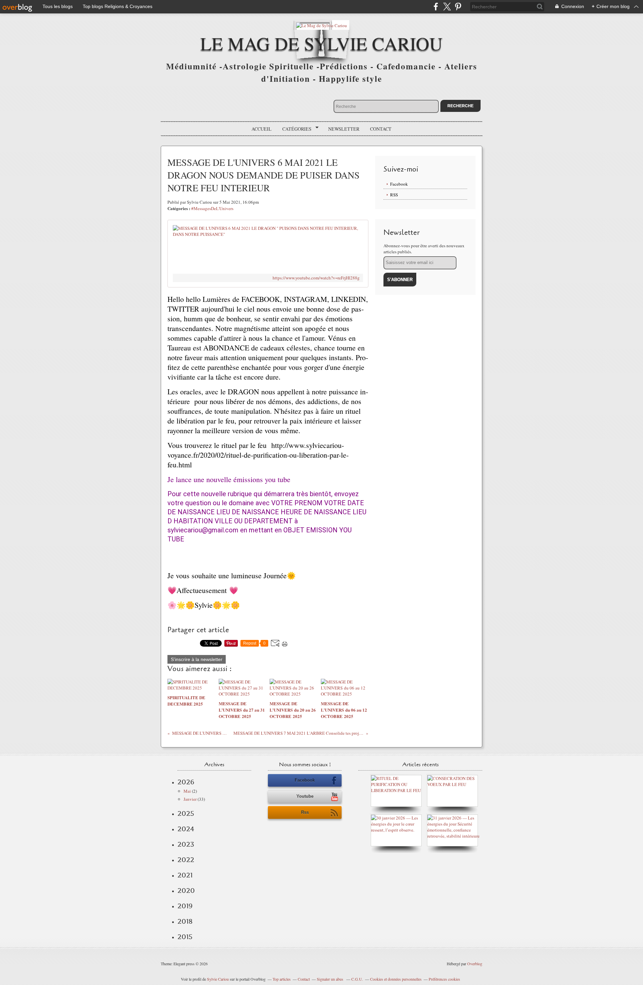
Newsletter (343, 129)
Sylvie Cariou (218, 979)
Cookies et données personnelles (396, 979)
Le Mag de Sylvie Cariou (321, 43)
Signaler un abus (330, 979)
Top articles (282, 979)
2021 (185, 875)
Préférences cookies (444, 979)
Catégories (294, 129)
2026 (185, 782)
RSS (394, 195)
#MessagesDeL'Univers (212, 208)
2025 (185, 813)
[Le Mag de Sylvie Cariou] (321, 25)
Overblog (474, 963)
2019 (185, 906)
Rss (305, 812)
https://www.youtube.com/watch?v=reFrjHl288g (316, 277)
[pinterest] (458, 6)
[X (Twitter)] (447, 6)
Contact (380, 129)
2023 (185, 844)
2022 (185, 860)
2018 (185, 921)
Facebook (399, 184)
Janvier (190, 799)
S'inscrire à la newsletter (196, 659)
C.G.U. (357, 979)
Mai (187, 791)
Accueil (262, 129)
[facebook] (436, 6)
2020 (186, 890)
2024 (185, 829)
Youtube (304, 796)
